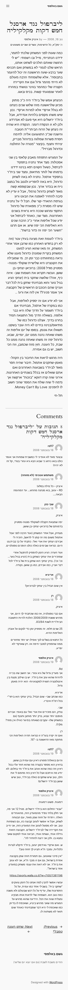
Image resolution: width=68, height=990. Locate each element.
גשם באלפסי (55, 5)
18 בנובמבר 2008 (43, 450)
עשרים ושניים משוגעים (23, 44)
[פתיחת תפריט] (7, 6)
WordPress (56, 982)
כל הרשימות (44, 44)
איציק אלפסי (31, 39)
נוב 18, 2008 (55, 39)
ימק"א (56, 44)
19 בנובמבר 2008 (43, 661)
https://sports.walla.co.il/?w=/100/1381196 (36, 875)
